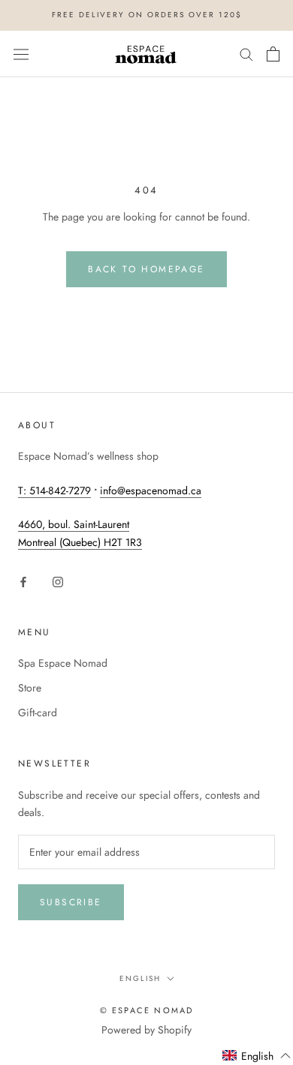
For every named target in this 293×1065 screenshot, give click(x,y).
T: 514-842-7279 (54, 490)
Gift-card (37, 712)
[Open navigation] (21, 54)
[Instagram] (58, 581)
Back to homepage (146, 269)
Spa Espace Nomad (62, 663)
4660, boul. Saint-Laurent (73, 524)
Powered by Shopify (146, 1029)
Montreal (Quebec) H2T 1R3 (80, 542)
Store (29, 687)
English (140, 978)
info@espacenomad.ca (150, 490)
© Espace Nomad (147, 1010)
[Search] (246, 53)
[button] (257, 1056)
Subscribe (71, 902)
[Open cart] (273, 54)
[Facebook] (23, 581)
